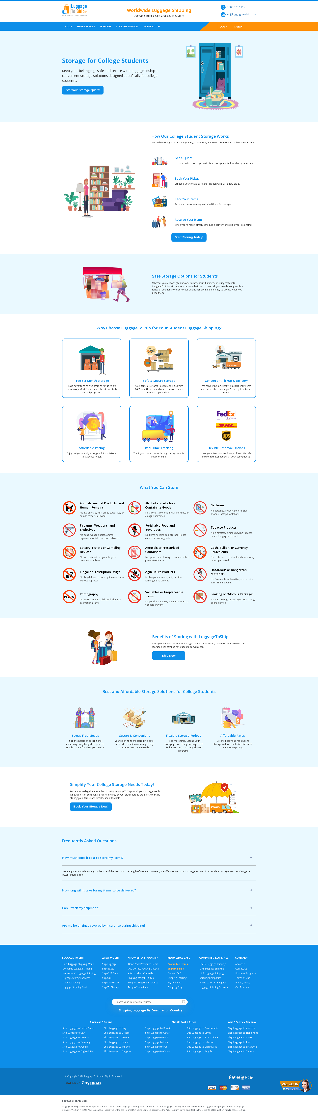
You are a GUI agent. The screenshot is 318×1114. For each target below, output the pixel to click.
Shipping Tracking (177, 977)
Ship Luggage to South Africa (202, 1037)
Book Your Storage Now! (90, 807)
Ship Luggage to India (239, 1042)
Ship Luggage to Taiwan (241, 1051)
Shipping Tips (151, 26)
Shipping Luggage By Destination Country (150, 1010)
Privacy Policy (242, 982)
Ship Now (169, 656)
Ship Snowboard (111, 982)
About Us (240, 964)
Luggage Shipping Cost (74, 987)
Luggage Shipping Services (214, 987)
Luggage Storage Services (76, 977)
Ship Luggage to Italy (115, 1028)
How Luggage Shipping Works (78, 964)
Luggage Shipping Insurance (143, 982)
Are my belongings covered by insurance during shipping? (103, 925)
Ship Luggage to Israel (157, 1042)
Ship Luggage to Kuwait (158, 1028)
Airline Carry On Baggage (213, 982)
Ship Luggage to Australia (241, 1028)
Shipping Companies (210, 977)
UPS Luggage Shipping (212, 973)
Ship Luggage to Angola (199, 1051)
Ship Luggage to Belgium (117, 1051)
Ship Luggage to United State (78, 1028)
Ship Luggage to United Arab (202, 1046)
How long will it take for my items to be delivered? (99, 890)
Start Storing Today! (189, 238)
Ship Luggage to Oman (157, 1051)
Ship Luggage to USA (73, 1032)
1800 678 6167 (236, 7)
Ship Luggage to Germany (76, 1042)
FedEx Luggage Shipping (213, 964)
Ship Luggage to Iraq (156, 1046)
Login (223, 26)
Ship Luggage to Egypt (199, 1032)
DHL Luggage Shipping (212, 968)
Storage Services (127, 26)
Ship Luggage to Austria (75, 1046)
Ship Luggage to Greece (117, 1032)
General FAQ (174, 973)
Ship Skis (106, 977)
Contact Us (241, 968)
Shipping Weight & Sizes (141, 977)
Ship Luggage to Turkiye (117, 1046)
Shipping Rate (86, 26)
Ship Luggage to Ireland (116, 1042)
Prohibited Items (178, 964)
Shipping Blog (175, 987)
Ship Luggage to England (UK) (78, 1051)
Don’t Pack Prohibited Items (143, 964)
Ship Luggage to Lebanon (200, 1042)
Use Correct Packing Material (143, 968)
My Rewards (174, 982)
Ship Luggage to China (240, 1037)
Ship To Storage (110, 987)
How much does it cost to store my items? (93, 858)
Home (68, 26)
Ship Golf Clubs (110, 973)
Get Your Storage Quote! (82, 91)
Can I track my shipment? (80, 908)
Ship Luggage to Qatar (157, 1032)
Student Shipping (71, 982)
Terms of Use (242, 977)
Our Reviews (242, 987)
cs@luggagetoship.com (241, 14)
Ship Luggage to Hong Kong (243, 1032)
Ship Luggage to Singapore (242, 1046)
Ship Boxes (108, 968)
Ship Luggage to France (116, 1037)
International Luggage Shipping (79, 973)
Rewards (105, 26)
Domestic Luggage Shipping (77, 968)
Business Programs (245, 973)
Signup (238, 26)
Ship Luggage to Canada (75, 1037)
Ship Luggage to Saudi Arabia (202, 1028)
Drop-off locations (138, 987)
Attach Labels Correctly (140, 973)
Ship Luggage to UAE (156, 1037)
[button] (296, 1085)
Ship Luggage (109, 964)
